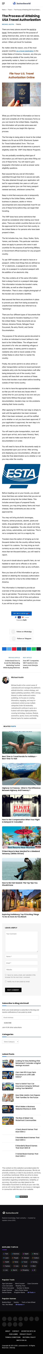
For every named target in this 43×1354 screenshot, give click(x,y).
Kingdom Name (19, 1292)
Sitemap (12, 1347)
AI (34, 1270)
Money (36, 1254)
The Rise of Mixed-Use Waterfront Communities (26, 1119)
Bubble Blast (6, 1302)
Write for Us (21, 1340)
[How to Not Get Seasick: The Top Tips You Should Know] (21, 869)
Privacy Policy (26, 1334)
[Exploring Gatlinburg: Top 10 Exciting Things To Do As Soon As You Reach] (21, 901)
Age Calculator (7, 1283)
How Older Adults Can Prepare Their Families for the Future (28, 1096)
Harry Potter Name (21, 1290)
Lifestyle (26, 1258)
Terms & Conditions (13, 1337)
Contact (15, 1331)
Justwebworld (23, 1345)
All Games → (20, 1304)
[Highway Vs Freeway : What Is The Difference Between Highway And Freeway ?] (21, 774)
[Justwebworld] (21, 3)
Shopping (25, 1270)
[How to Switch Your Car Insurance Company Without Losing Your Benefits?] (8, 1086)
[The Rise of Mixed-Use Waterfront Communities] (8, 1121)
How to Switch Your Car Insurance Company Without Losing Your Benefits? (27, 1086)
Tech (6, 1254)
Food (25, 1266)
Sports (15, 1270)
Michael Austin (8, 24)
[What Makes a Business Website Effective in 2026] (8, 1109)
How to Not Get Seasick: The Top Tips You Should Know (19, 884)
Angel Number (7, 1290)
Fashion (7, 1266)
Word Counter (20, 1283)
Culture (36, 1258)
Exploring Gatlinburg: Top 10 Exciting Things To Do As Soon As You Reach (20, 915)
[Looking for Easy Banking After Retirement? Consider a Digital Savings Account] (8, 1064)
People (16, 1258)
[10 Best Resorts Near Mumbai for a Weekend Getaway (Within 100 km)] (21, 837)
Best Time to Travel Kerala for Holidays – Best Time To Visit (19, 757)
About (7, 1331)
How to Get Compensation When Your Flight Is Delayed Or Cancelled (21, 820)
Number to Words (23, 1288)
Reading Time (20, 1286)
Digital (26, 1254)
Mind (34, 1266)
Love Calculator (7, 1286)
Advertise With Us (28, 1331)
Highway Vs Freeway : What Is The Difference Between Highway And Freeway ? (21, 789)
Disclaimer (13, 1334)
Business (16, 1254)
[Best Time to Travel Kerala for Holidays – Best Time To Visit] (21, 742)
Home (4, 9)
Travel (10, 9)
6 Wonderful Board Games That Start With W (26, 1147)
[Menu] (3, 3)
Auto (16, 1266)
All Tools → (31, 1292)
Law (6, 1270)
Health (7, 1262)
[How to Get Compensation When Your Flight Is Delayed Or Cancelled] (21, 806)
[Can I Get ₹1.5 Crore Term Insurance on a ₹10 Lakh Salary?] (8, 1075)
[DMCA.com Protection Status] (21, 1197)
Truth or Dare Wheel (28, 1302)
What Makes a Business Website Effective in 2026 (26, 1107)
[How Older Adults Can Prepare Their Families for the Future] (8, 1098)
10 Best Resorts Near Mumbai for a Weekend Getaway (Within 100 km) (21, 852)
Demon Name (6, 1292)
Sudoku (16, 1302)
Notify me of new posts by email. (18, 981)
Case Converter (32, 1283)
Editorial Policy (29, 1337)
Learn (7, 1258)
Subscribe (7, 1023)
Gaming (34, 1262)
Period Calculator (8, 1288)
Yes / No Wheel (7, 1304)
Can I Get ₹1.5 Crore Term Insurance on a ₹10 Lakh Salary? (26, 1074)
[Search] (40, 3)
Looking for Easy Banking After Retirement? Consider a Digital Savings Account (28, 1063)
